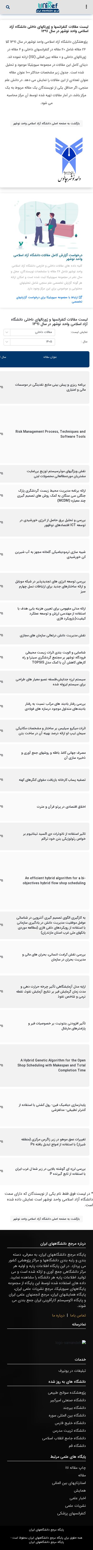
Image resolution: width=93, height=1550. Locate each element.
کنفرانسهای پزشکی (71, 1513)
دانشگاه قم (77, 1446)
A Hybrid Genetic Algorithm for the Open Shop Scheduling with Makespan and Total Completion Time (51, 1065)
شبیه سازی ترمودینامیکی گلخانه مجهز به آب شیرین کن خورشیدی (50, 555)
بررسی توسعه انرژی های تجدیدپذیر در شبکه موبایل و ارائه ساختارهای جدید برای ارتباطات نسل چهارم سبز (50, 586)
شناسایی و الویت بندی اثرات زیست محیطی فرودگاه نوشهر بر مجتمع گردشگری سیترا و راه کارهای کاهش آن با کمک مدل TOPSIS (54, 657)
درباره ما (58, 1315)
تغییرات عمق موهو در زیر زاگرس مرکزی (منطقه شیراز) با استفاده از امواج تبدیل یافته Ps (53, 1142)
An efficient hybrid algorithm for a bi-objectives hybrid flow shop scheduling (54, 881)
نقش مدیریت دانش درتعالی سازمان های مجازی (53, 635)
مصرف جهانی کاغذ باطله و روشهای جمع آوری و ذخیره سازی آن (53, 755)
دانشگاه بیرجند (74, 1408)
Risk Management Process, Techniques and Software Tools (51, 434)
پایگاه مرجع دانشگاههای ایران (46, 1530)
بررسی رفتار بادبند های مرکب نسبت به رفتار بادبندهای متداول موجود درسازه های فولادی (55, 706)
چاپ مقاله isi (75, 1468)
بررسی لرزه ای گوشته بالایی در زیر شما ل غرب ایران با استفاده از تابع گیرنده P (50, 1171)
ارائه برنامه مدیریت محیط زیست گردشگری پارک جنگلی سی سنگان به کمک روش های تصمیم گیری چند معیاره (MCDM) (51, 495)
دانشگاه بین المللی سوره (67, 1415)
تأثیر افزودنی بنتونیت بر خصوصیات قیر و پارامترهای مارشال (57, 1026)
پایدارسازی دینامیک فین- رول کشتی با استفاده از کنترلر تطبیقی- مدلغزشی (52, 1108)
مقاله (82, 1475)
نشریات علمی (75, 1506)
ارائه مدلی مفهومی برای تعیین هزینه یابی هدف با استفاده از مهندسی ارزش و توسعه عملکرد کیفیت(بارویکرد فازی (52, 613)
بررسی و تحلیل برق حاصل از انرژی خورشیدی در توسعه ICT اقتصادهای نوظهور (53, 523)
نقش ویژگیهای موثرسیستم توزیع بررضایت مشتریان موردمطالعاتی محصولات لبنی (56, 474)
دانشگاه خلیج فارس (70, 1423)
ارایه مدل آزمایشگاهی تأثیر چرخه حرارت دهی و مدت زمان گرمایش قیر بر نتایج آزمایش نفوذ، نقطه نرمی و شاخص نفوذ (51, 991)
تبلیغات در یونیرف (72, 1371)
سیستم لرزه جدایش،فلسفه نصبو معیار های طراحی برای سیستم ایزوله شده (51, 682)
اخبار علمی (78, 1498)
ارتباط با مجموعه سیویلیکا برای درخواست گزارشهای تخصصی (49, 299)
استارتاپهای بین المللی (69, 1483)
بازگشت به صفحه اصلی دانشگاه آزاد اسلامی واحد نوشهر (46, 123)
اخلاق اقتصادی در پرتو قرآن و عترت (61, 806)
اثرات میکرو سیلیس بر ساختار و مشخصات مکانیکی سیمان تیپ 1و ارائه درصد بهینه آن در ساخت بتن (51, 731)
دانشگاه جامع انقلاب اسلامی (64, 1438)
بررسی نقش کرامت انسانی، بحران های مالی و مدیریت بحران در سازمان (54, 957)
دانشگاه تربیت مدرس (69, 1431)
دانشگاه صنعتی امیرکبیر (68, 1400)
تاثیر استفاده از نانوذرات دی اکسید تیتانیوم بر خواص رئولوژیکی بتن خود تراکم (54, 836)
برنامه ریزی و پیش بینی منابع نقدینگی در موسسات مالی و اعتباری (50, 387)
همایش (80, 1490)
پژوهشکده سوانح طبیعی (67, 1393)
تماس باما (78, 1315)
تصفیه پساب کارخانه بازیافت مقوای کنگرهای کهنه (52, 779)
